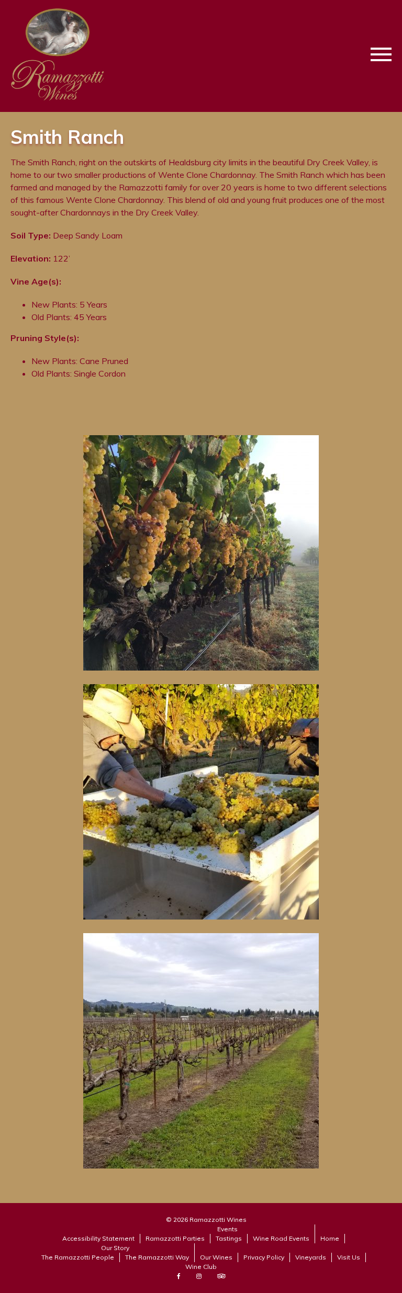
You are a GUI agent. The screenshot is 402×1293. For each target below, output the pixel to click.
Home (329, 1238)
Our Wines (216, 1257)
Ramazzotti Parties (175, 1238)
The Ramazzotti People (77, 1257)
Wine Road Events (281, 1238)
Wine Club (201, 1267)
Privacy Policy (263, 1257)
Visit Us (348, 1257)
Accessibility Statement (98, 1238)
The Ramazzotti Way (157, 1257)
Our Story (115, 1248)
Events (227, 1229)
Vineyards (310, 1257)
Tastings (229, 1238)
